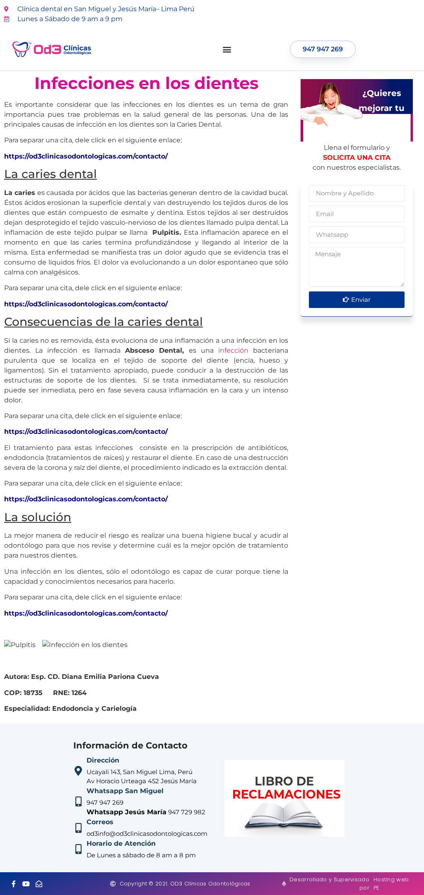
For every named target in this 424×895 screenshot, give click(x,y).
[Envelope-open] (39, 883)
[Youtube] (26, 883)
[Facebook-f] (13, 883)
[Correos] (78, 828)
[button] (227, 49)
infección (233, 350)
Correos (100, 822)
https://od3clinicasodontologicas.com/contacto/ (86, 156)
